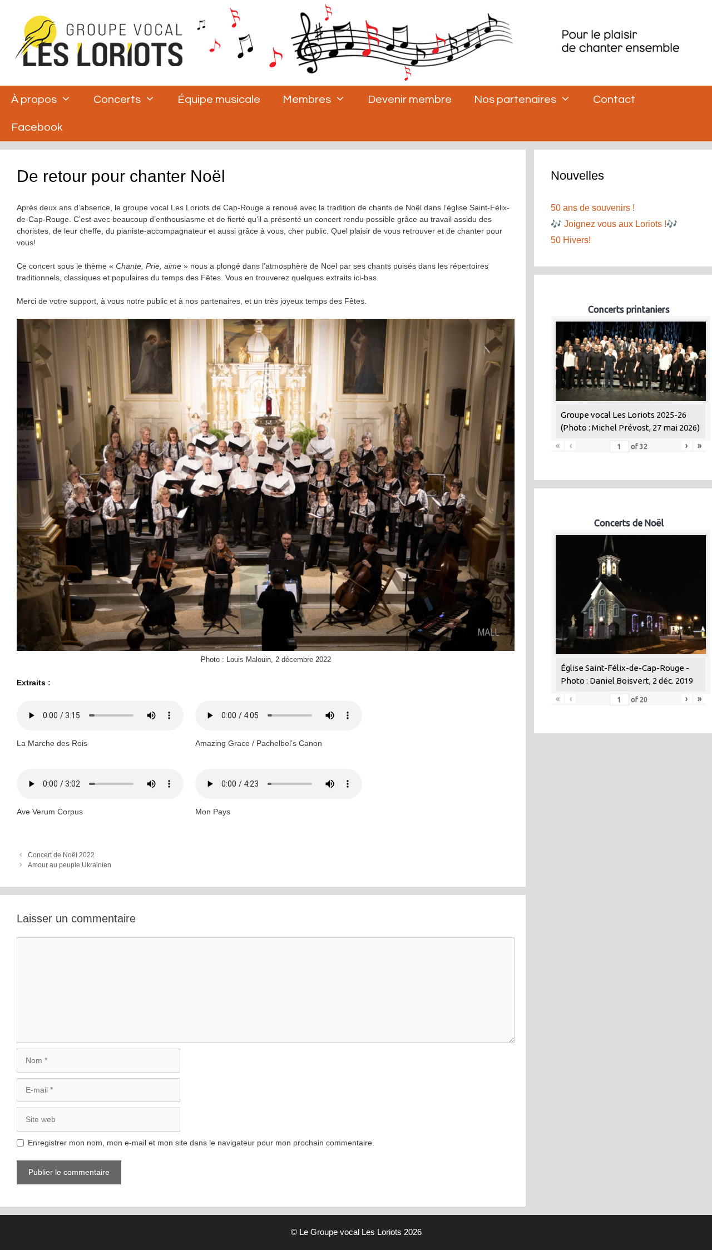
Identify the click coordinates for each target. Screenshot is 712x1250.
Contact (614, 99)
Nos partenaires (515, 99)
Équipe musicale (218, 99)
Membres (307, 99)
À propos (34, 99)
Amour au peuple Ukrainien (69, 865)
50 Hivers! (571, 240)
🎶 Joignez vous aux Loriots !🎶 (614, 224)
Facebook (37, 127)
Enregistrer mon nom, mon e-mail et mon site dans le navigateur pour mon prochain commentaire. (201, 1142)
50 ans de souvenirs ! (593, 208)
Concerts (117, 99)
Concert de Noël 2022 (61, 855)
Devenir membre (410, 99)
